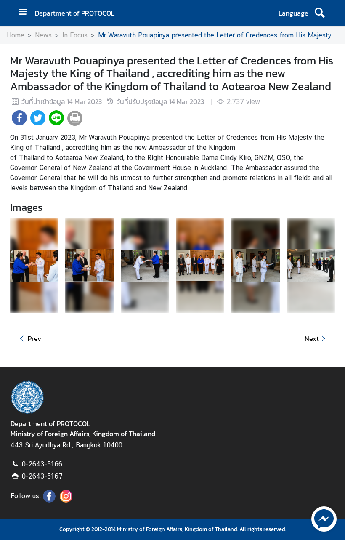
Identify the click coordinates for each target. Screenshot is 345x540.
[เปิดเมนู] (25, 13)
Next (312, 338)
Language (293, 13)
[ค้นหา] (319, 13)
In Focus (75, 35)
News (43, 35)
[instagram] (66, 500)
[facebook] (49, 500)
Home (15, 35)
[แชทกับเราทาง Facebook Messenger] (323, 518)
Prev (34, 338)
